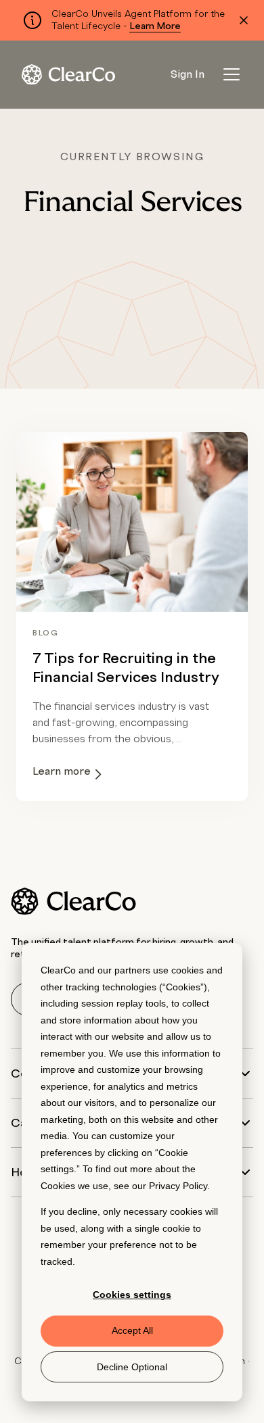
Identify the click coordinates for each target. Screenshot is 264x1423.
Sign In (187, 74)
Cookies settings (132, 1294)
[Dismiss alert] (243, 20)
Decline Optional (132, 1366)
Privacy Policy (178, 1185)
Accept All (132, 1330)
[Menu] (231, 74)
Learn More (155, 26)
